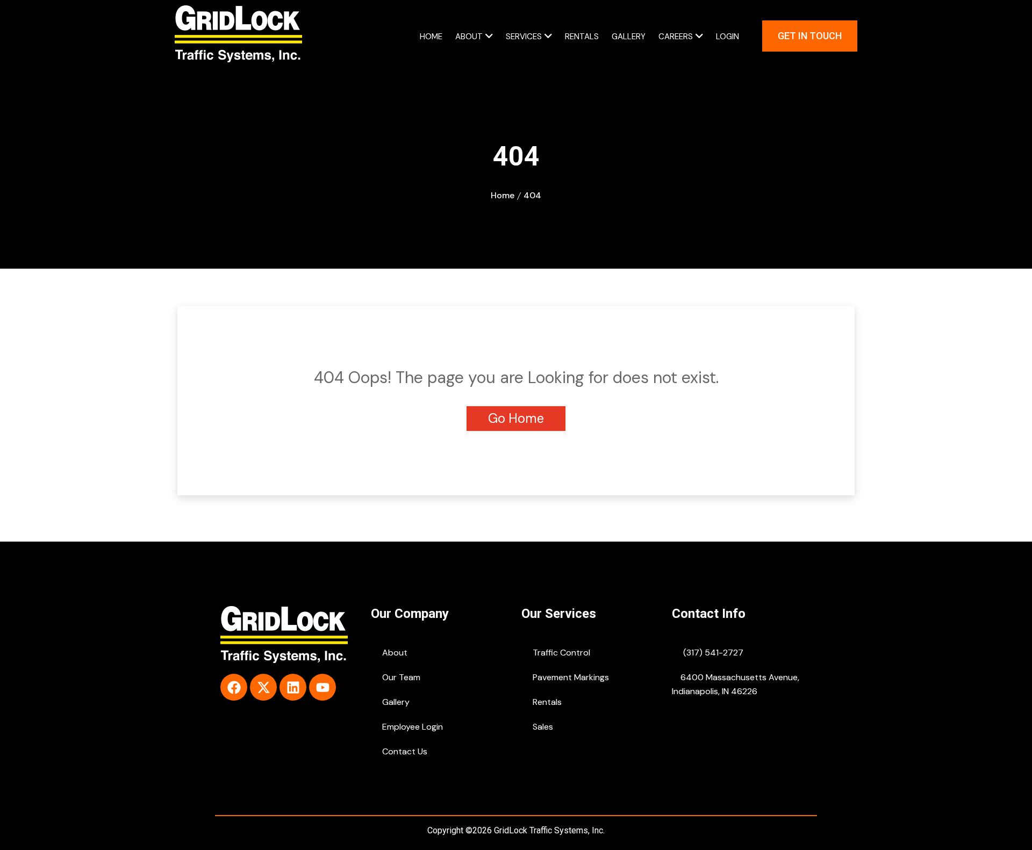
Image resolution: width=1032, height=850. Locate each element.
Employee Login (411, 726)
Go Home (516, 418)
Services (524, 36)
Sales (542, 726)
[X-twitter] (263, 687)
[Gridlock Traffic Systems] (238, 35)
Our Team (400, 677)
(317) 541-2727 (712, 652)
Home (431, 36)
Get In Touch (810, 35)
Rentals (582, 36)
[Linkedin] (293, 687)
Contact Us (403, 751)
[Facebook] (233, 687)
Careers (675, 36)
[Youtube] (322, 687)
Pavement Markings (570, 677)
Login (727, 36)
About (469, 36)
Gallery (629, 36)
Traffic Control (560, 652)
